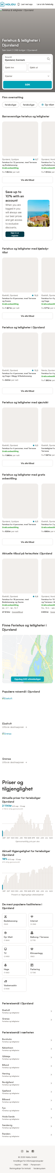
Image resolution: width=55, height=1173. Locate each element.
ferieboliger (10, 104)
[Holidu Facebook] (32, 1151)
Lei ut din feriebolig (45, 4)
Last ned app (27, 4)
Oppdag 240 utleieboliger (27, 679)
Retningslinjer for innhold (20, 1168)
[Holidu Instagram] (22, 1151)
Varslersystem (39, 1168)
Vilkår (25, 1164)
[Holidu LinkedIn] (27, 1151)
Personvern (35, 1164)
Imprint (18, 1164)
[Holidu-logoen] (8, 4)
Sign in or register (15, 234)
